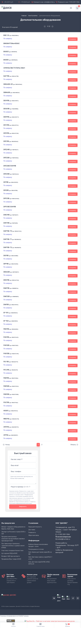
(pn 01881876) (14, 288)
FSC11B (6, 402)
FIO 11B (6, 362)
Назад (7, 444)
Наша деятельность (35, 527)
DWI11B (6, 304)
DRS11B (6, 280)
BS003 (6, 52)
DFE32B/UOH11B (9, 166)
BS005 (6, 60)
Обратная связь (33, 535)
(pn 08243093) (13, 182)
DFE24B (6, 149)
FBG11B (6, 329)
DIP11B (5, 264)
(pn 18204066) (17, 84)
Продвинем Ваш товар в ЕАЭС (11, 559)
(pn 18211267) (14, 149)
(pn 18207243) (13, 337)
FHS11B (6, 337)
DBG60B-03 (8, 84)
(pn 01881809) (14, 296)
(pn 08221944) (13, 410)
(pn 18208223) (16, 239)
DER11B (6, 117)
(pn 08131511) (13, 51)
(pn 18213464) (14, 174)
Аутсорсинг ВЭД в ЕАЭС (9, 553)
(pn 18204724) (16, 231)
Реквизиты (32, 532)
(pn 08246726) (14, 280)
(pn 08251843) (13, 313)
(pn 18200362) (13, 141)
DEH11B (6, 100)
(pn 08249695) (13, 264)
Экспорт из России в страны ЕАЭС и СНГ (13, 533)
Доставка (31, 530)
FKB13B (6, 394)
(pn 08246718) (13, 76)
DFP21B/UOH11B (9, 207)
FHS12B (6, 345)
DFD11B (6, 133)
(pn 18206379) (13, 361)
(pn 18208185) (14, 109)
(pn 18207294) (14, 386)
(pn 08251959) (13, 321)
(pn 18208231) (16, 247)
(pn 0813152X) (13, 60)
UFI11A (5, 435)
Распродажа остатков (36, 549)
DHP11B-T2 (7, 247)
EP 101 (5, 313)
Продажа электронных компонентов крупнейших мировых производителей (13, 539)
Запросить (23, 506)
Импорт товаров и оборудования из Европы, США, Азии (13, 528)
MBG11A (6, 419)
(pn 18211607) (14, 215)
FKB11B (6, 378)
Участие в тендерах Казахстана (12, 550)
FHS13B (6, 353)
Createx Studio (24, 606)
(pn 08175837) (14, 272)
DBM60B (6, 92)
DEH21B (6, 109)
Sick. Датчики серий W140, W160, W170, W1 (39, 563)
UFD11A (6, 427)
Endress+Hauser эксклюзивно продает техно (38, 545)
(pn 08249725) (14, 133)
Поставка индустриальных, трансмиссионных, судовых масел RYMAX (12, 546)
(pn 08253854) (14, 35)
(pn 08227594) (13, 304)
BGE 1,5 (6, 35)
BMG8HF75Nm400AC (11, 43)
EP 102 (6, 321)
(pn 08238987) (13, 435)
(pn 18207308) (14, 394)
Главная (24, 15)
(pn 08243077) (14, 117)
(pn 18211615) (14, 223)
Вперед (73, 444)
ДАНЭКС (12, 595)
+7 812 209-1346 (74, 2)
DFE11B (6, 141)
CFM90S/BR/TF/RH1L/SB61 (14, 68)
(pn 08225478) (14, 419)
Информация (33, 540)
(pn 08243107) (13, 100)
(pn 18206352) (13, 329)
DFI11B (5, 182)
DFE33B (6, 174)
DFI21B (6, 190)
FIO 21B (6, 370)
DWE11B (6, 288)
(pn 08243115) (13, 190)
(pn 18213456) (14, 158)
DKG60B (6, 272)
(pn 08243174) (13, 125)
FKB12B (6, 386)
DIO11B (5, 255)
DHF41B (6, 223)
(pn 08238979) (14, 427)
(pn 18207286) (13, 378)
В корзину (73, 39)
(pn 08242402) (14, 198)
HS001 (5, 411)
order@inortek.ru (49, 2)
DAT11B (6, 76)
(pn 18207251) (14, 345)
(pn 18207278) (14, 353)
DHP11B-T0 (7, 231)
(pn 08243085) (13, 255)
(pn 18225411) (13, 370)
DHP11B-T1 (7, 239)
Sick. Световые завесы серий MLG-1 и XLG (40, 558)
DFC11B (6, 125)
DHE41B (6, 215)
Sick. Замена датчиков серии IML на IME (40, 553)
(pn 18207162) (13, 402)
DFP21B (6, 198)
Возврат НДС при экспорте (10, 556)
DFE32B (6, 158)
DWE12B (6, 296)
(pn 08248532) (15, 92)
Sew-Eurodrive (32, 15)
